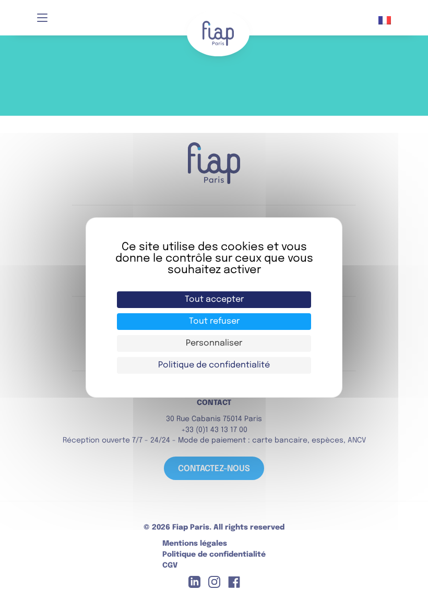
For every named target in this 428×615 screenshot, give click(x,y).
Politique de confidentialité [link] (214, 365)
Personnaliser (214, 343)
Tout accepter (214, 299)
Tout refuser (214, 321)
